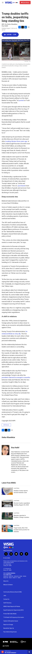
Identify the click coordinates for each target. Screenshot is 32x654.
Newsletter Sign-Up (8, 628)
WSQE (20, 576)
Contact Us (6, 599)
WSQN (10, 577)
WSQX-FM (11, 576)
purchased (22, 186)
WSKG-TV (15, 577)
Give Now (26, 2)
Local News (16, 488)
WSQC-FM (5, 577)
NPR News (6, 425)
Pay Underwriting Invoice (10, 631)
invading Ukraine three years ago (16, 141)
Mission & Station (8, 584)
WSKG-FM (5, 576)
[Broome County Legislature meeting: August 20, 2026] (7, 503)
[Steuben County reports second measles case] (7, 491)
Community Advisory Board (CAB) (12, 592)
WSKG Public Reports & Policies (11, 606)
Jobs (4, 595)
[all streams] (29, 652)
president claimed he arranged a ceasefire (16, 377)
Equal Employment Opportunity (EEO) (13, 610)
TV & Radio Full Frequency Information (13, 617)
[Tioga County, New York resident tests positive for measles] (7, 528)
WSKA (19, 577)
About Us (5, 581)
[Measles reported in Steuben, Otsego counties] (7, 516)
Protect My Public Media (9, 613)
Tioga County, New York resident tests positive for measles (21, 529)
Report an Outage (8, 624)
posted (21, 100)
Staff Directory (7, 602)
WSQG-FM (16, 576)
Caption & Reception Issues (10, 621)
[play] (3, 652)
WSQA (24, 576)
